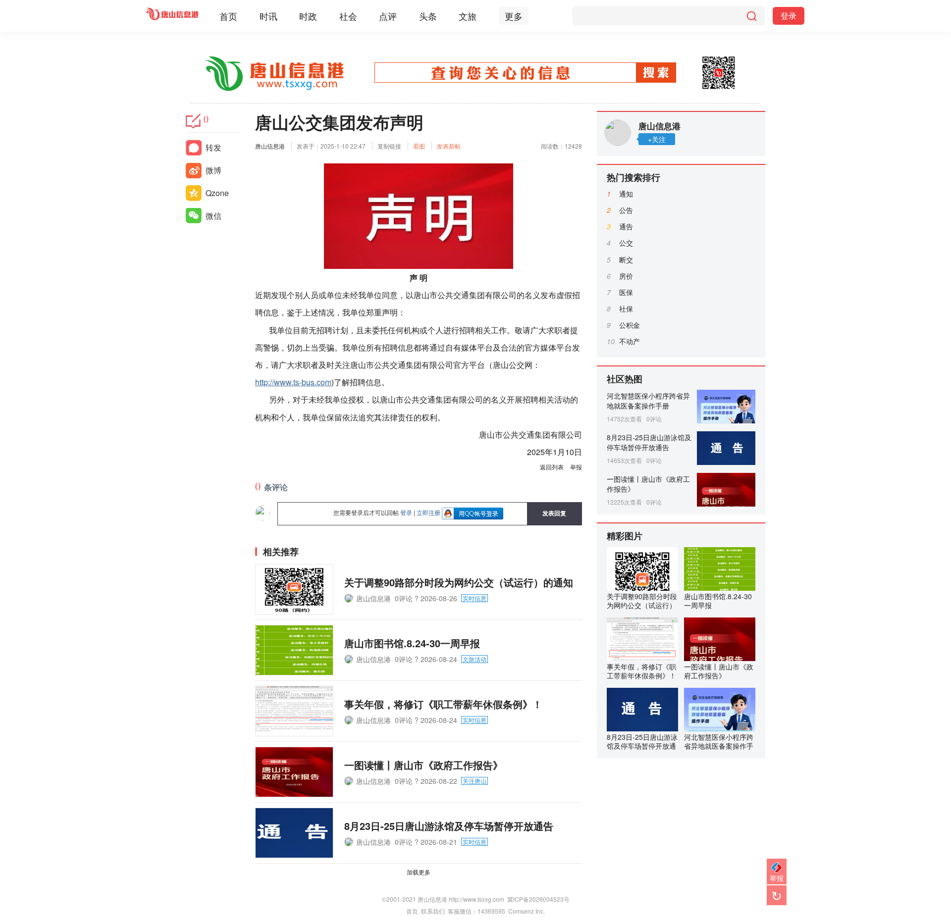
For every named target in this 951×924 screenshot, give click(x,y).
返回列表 (552, 466)
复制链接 (389, 146)
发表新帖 (449, 146)
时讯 (268, 15)
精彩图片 (624, 535)
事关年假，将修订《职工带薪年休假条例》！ (443, 704)
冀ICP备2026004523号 (538, 899)
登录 (788, 15)
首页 (228, 15)
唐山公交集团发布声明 (339, 122)
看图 (419, 146)
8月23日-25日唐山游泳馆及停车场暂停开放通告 (448, 826)
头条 (428, 15)
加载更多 (418, 872)
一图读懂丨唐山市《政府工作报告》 (423, 765)
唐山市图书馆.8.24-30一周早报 (412, 643)
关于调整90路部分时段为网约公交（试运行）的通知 (458, 582)
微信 (213, 215)
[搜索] (751, 16)
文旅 (467, 15)
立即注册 (428, 512)
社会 (348, 15)
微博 (213, 170)
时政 (308, 15)
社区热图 (624, 378)
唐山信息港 (270, 146)
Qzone (217, 193)
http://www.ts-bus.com (293, 382)
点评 (388, 15)
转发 (213, 147)
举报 (576, 466)
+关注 (657, 139)
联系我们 (433, 911)
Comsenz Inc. (526, 911)
